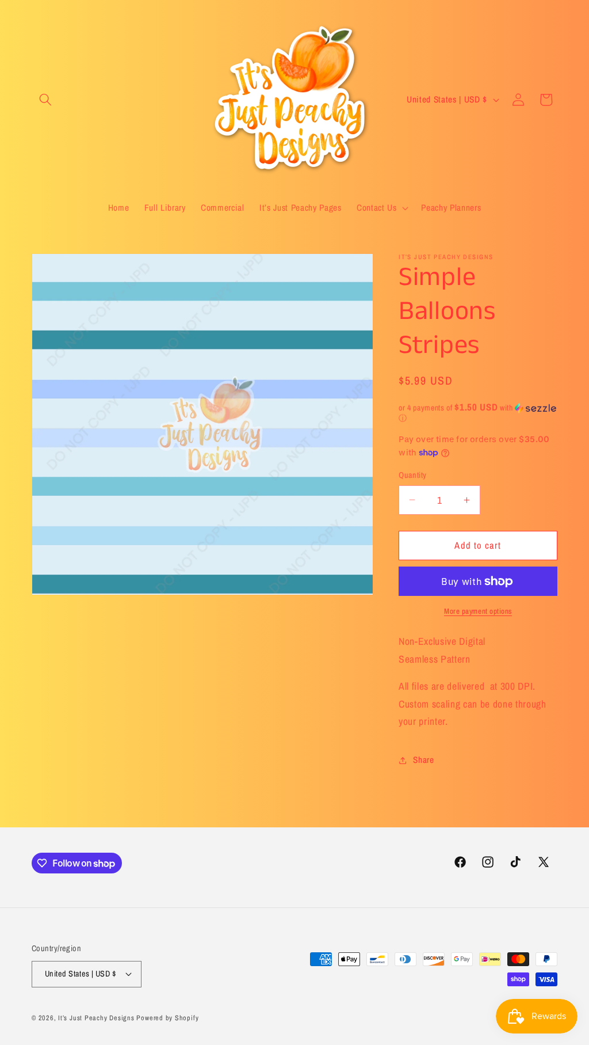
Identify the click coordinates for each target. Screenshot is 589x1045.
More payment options (478, 611)
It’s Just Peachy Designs (96, 1018)
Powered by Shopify (167, 1018)
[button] (45, 99)
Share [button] (423, 760)
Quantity (413, 474)
